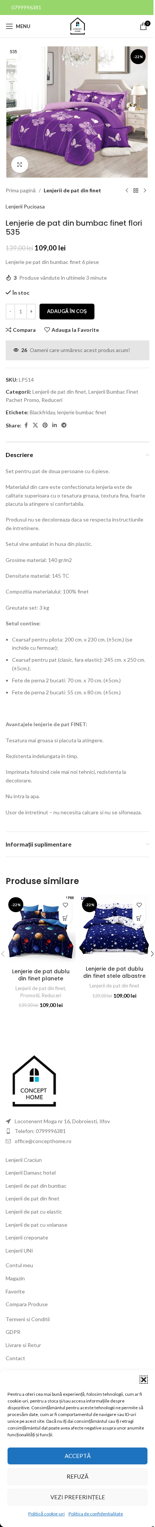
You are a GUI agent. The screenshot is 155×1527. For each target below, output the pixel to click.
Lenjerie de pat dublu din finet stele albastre (114, 972)
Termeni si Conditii (28, 1319)
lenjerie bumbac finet (81, 412)
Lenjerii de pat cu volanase (36, 1224)
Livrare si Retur (23, 1345)
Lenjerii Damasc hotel (31, 1172)
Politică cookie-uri (46, 1514)
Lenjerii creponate (27, 1237)
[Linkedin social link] (54, 425)
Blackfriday (42, 412)
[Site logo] (77, 25)
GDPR (13, 1332)
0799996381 (26, 7)
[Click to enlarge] (19, 164)
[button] (143, 1379)
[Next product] (144, 190)
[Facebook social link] (25, 425)
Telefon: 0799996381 (40, 1131)
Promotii (30, 995)
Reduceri (51, 400)
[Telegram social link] (64, 425)
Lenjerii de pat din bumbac (36, 1185)
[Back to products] (135, 190)
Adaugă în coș (67, 311)
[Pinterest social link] (45, 425)
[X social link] (35, 425)
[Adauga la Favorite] (65, 904)
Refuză (77, 1476)
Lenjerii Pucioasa (25, 206)
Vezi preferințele (77, 1497)
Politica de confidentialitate (95, 1514)
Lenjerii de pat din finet (72, 190)
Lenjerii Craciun (24, 1160)
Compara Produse (27, 1304)
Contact (15, 1358)
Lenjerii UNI (19, 1250)
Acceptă (78, 1455)
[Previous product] (126, 190)
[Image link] (34, 1081)
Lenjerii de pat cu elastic (34, 1211)
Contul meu (19, 1265)
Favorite (15, 1291)
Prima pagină (21, 190)
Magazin (15, 1278)
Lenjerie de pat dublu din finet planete (41, 975)
